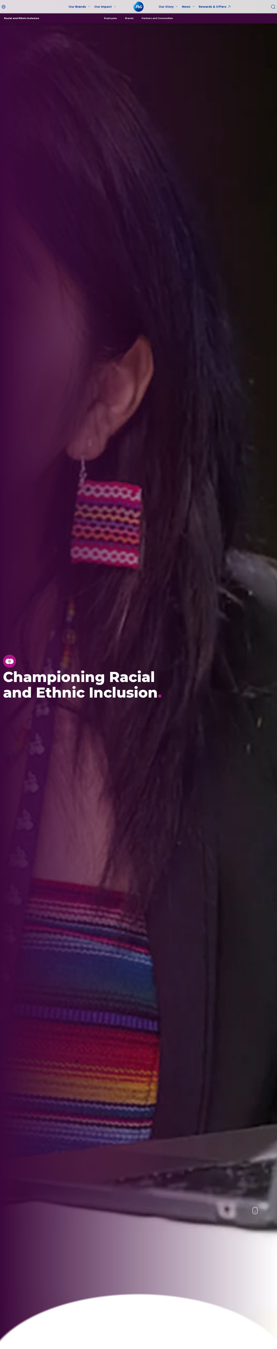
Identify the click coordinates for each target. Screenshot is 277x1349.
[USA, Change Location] (4, 6)
